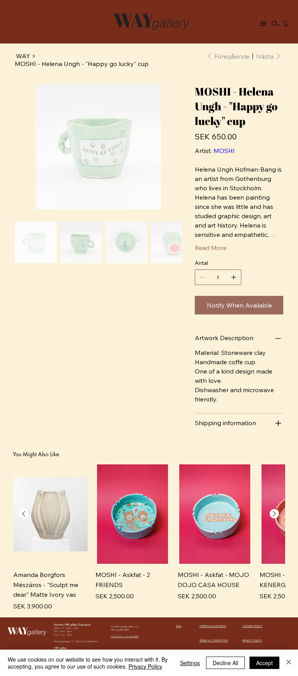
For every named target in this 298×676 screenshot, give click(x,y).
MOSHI (224, 151)
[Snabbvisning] (50, 514)
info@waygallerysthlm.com (125, 626)
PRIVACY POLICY (252, 640)
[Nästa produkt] (274, 513)
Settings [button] (190, 663)
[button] (285, 23)
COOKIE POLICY (252, 626)
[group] (149, 537)
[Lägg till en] (233, 277)
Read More (211, 248)
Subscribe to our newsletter (125, 636)
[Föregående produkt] (23, 513)
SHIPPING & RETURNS (212, 626)
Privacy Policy (145, 666)
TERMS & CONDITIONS (213, 640)
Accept (264, 663)
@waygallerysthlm (120, 629)
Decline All (225, 663)
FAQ (178, 626)
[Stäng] (288, 663)
